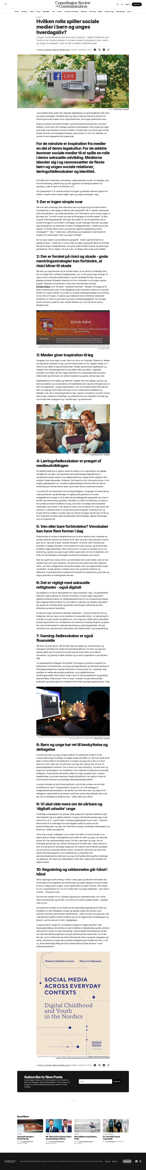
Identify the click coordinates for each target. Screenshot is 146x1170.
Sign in (127, 4)
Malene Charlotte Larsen (61, 50)
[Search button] (117, 4)
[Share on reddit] (104, 49)
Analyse (110, 1134)
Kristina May (111, 1141)
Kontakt (114, 1161)
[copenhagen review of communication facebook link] (136, 1161)
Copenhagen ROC (27, 1141)
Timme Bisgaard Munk (57, 1141)
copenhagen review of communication (89, 1161)
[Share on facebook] (95, 49)
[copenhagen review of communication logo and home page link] (10, 1161)
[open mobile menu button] (5, 4)
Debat (39, 17)
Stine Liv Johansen (45, 50)
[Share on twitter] (99, 49)
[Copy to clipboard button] (108, 49)
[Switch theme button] (122, 4)
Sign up (107, 1161)
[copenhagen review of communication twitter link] (140, 1161)
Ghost (71, 1161)
